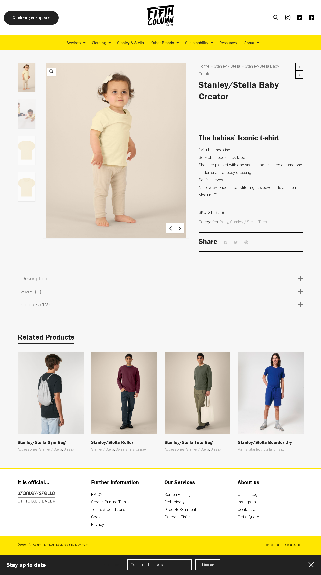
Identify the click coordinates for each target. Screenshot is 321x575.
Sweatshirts (125, 449)
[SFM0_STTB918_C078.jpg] (51, 72)
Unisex (69, 449)
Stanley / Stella (227, 66)
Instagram (247, 502)
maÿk (84, 544)
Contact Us (247, 509)
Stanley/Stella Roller (112, 442)
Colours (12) (35, 304)
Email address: (114, 564)
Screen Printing (177, 494)
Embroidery (174, 502)
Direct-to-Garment (180, 509)
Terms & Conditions (108, 509)
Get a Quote (248, 517)
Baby (224, 222)
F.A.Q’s (97, 494)
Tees (262, 222)
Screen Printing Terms (110, 502)
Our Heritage (249, 494)
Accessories (28, 449)
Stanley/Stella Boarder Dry (265, 442)
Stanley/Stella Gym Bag (42, 442)
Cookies (98, 517)
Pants (242, 449)
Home (204, 66)
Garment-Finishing (180, 517)
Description (34, 278)
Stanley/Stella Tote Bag (189, 442)
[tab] (160, 278)
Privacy (97, 524)
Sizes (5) (31, 291)
